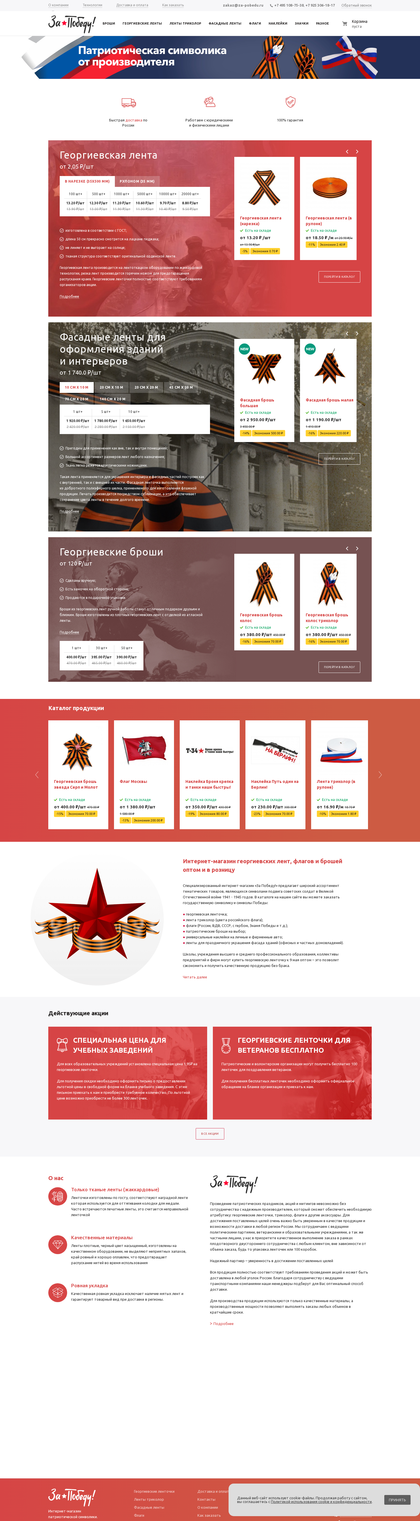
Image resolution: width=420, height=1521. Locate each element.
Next (357, 151)
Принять (397, 1500)
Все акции (210, 1133)
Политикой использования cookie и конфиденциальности (321, 1502)
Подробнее (69, 296)
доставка (133, 120)
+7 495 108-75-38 (289, 5)
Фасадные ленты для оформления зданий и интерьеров (113, 349)
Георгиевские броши (111, 551)
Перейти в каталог (339, 276)
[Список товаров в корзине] (357, 26)
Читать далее (195, 977)
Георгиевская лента (109, 155)
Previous (347, 151)
